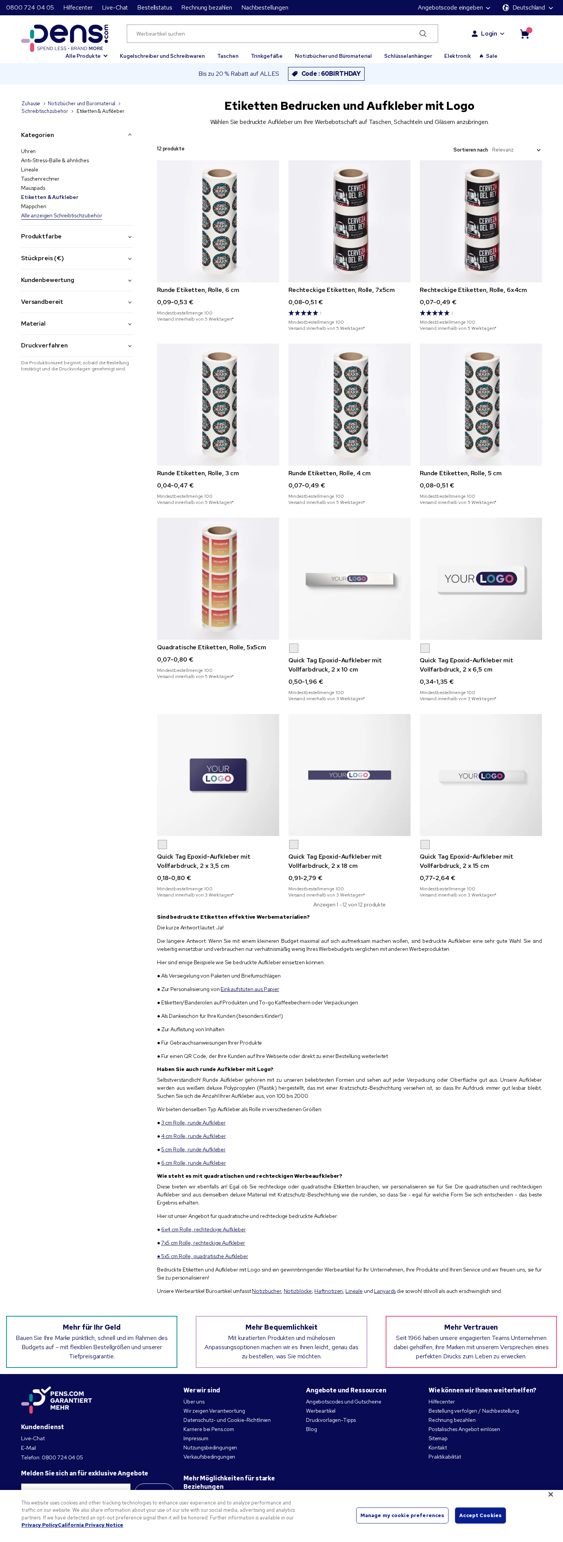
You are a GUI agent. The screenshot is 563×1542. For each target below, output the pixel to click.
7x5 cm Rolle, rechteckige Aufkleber (203, 1242)
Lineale (29, 169)
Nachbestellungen (264, 7)
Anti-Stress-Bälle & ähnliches (55, 160)
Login (489, 33)
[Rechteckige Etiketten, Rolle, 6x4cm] (481, 221)
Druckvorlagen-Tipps (331, 1419)
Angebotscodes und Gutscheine (343, 1401)
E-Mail (28, 1447)
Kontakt (438, 1447)
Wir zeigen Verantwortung (214, 1410)
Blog (311, 1429)
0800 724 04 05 (30, 7)
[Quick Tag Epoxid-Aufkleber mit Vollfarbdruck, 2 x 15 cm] (481, 775)
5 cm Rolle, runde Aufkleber (193, 1149)
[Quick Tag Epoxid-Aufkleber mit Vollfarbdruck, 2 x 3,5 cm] (218, 775)
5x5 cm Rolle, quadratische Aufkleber (204, 1256)
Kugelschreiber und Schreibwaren (162, 55)
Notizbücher (266, 1291)
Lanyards (385, 1291)
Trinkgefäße (267, 55)
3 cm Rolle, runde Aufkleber (193, 1122)
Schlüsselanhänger (408, 55)
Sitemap (438, 1438)
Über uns (194, 1401)
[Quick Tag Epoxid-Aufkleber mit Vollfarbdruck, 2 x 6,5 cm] (481, 579)
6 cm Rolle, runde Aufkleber (193, 1162)
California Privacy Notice (90, 1525)
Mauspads (33, 187)
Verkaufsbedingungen (209, 1456)
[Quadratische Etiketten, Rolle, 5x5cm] (218, 579)
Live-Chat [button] (115, 7)
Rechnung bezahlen (206, 7)
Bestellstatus (154, 7)
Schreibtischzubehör (44, 111)
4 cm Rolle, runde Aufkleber (193, 1136)
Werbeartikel (321, 1410)
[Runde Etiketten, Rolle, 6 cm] (218, 221)
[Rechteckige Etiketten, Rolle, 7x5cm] (349, 221)
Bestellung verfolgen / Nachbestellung (474, 1410)
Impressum (195, 1438)
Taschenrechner (40, 178)
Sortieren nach (470, 150)
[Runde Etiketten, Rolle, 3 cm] (218, 405)
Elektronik (457, 55)
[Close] (550, 1494)
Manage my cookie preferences (402, 1515)
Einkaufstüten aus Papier (250, 989)
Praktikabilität (445, 1456)
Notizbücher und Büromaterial (333, 55)
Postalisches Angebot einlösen (464, 1429)
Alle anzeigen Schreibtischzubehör (61, 215)
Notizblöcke (298, 1291)
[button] (86, 52)
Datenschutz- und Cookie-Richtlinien (227, 1419)
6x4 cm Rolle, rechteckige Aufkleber (203, 1229)
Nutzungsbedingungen (210, 1447)
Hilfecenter (77, 7)
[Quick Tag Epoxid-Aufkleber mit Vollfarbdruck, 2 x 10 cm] (349, 579)
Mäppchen (33, 206)
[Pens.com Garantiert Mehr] (56, 1400)
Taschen (228, 55)
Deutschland (528, 7)
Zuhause (30, 103)
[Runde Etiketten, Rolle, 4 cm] (349, 405)
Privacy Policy (39, 1525)
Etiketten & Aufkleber (49, 197)
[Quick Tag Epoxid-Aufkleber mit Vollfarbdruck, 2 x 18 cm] (349, 775)
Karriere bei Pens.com (208, 1429)
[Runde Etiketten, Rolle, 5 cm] (481, 405)
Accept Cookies (480, 1515)
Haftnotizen (328, 1291)
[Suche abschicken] (423, 33)
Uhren (28, 151)
